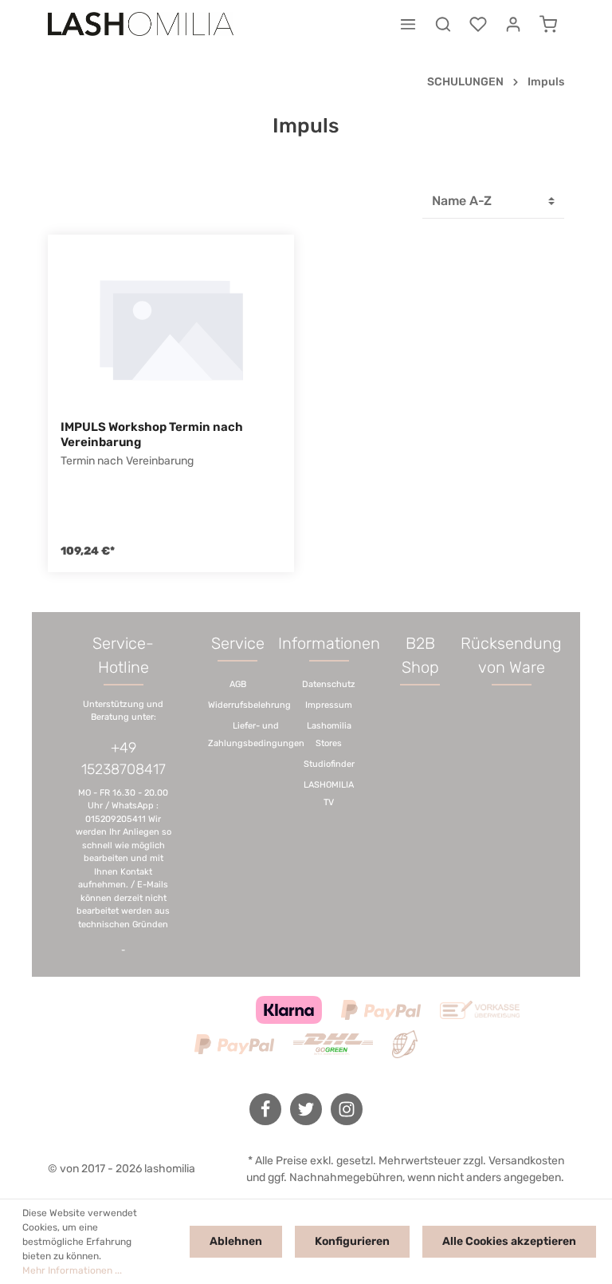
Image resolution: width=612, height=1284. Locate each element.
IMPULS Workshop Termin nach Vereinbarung (152, 434)
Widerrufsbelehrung (249, 705)
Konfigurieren (352, 1241)
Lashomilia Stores (329, 735)
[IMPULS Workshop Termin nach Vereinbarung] (171, 327)
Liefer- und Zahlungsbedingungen (256, 735)
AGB (238, 684)
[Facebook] (265, 1109)
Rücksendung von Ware (511, 655)
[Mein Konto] (513, 24)
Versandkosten (526, 1160)
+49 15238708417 (123, 758)
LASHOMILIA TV (329, 794)
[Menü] (408, 24)
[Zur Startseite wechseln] (140, 24)
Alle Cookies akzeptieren (509, 1241)
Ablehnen (236, 1241)
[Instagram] (347, 1109)
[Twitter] (306, 1109)
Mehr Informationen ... (72, 1270)
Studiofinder (329, 764)
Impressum (328, 705)
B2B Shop (420, 655)
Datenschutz (328, 684)
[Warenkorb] (548, 24)
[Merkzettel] (478, 24)
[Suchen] (443, 24)
